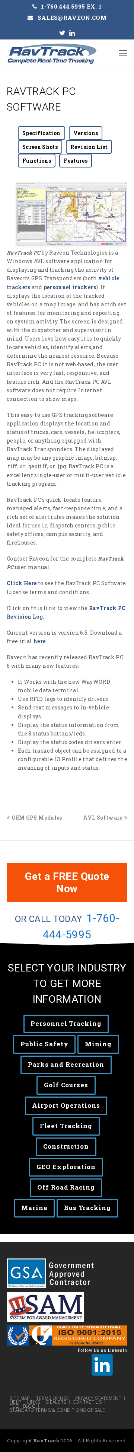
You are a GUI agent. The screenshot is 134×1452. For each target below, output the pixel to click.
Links (33, 1402)
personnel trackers (70, 287)
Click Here (22, 583)
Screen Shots (40, 146)
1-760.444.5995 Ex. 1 (71, 6)
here (39, 641)
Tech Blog (22, 1406)
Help (15, 1402)
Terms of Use (52, 1399)
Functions (36, 160)
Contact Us (87, 1402)
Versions (85, 133)
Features (75, 160)
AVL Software (102, 817)
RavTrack (46, 1440)
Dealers (56, 1402)
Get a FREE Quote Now (67, 882)
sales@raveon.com (72, 17)
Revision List (89, 146)
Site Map (20, 1399)
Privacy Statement (98, 1399)
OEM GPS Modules (36, 817)
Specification (41, 133)
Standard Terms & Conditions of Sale (57, 1410)
